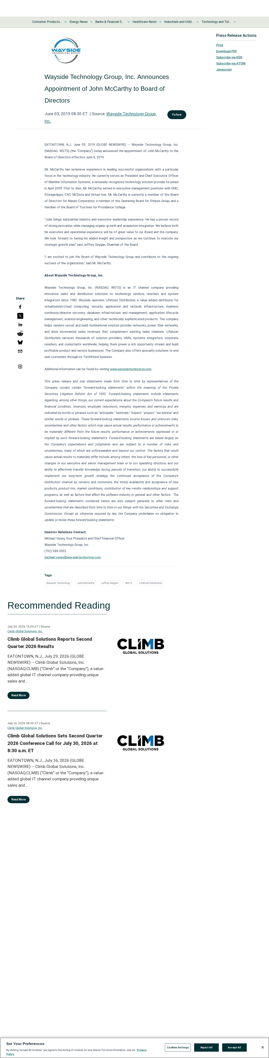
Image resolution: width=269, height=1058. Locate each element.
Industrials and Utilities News (179, 22)
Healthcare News (145, 22)
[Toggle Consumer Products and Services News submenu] (66, 22)
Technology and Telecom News (216, 22)
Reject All (206, 1047)
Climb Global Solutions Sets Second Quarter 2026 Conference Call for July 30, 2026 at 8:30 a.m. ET (55, 743)
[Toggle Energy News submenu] (91, 22)
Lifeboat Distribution (150, 582)
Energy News (79, 22)
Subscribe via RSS (229, 57)
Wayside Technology (58, 582)
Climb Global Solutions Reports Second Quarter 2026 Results (49, 642)
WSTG (128, 582)
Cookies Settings (178, 1047)
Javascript (224, 69)
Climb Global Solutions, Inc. (25, 631)
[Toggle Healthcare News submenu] (160, 22)
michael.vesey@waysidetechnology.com (73, 557)
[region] (134, 1048)
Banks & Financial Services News (110, 22)
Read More (18, 695)
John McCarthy (85, 582)
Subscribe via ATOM (230, 63)
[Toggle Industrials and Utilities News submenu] (197, 22)
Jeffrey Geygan (109, 582)
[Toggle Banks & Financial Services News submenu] (129, 22)
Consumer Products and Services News (47, 22)
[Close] (262, 1047)
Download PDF (226, 51)
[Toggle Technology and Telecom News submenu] (235, 22)
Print (219, 45)
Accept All (234, 1047)
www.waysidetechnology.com (131, 369)
